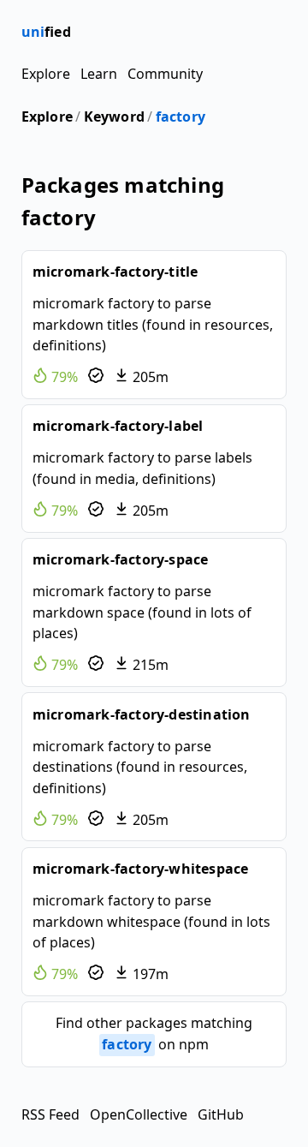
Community (165, 73)
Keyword (114, 116)
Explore (45, 73)
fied (46, 31)
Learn (98, 73)
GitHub (221, 1114)
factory (180, 116)
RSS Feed (50, 1114)
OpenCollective (138, 1114)
